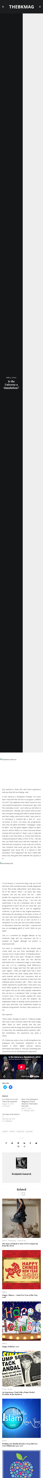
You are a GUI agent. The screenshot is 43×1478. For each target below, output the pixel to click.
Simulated (21, 1131)
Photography (12, 1241)
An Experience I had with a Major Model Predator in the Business (18, 1393)
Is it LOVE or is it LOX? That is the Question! (10, 1100)
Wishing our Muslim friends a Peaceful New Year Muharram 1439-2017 (20, 1445)
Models (10, 1389)
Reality (12, 1131)
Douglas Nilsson (28, 935)
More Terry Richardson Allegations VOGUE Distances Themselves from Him (30, 1102)
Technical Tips (21, 1241)
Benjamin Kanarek (21, 1173)
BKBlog (8, 378)
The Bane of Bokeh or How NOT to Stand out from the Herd (20, 1245)
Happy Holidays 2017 (10, 1347)
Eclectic (14, 378)
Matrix (6, 1131)
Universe (29, 1131)
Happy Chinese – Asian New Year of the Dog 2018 (19, 1296)
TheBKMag (21, 6)
